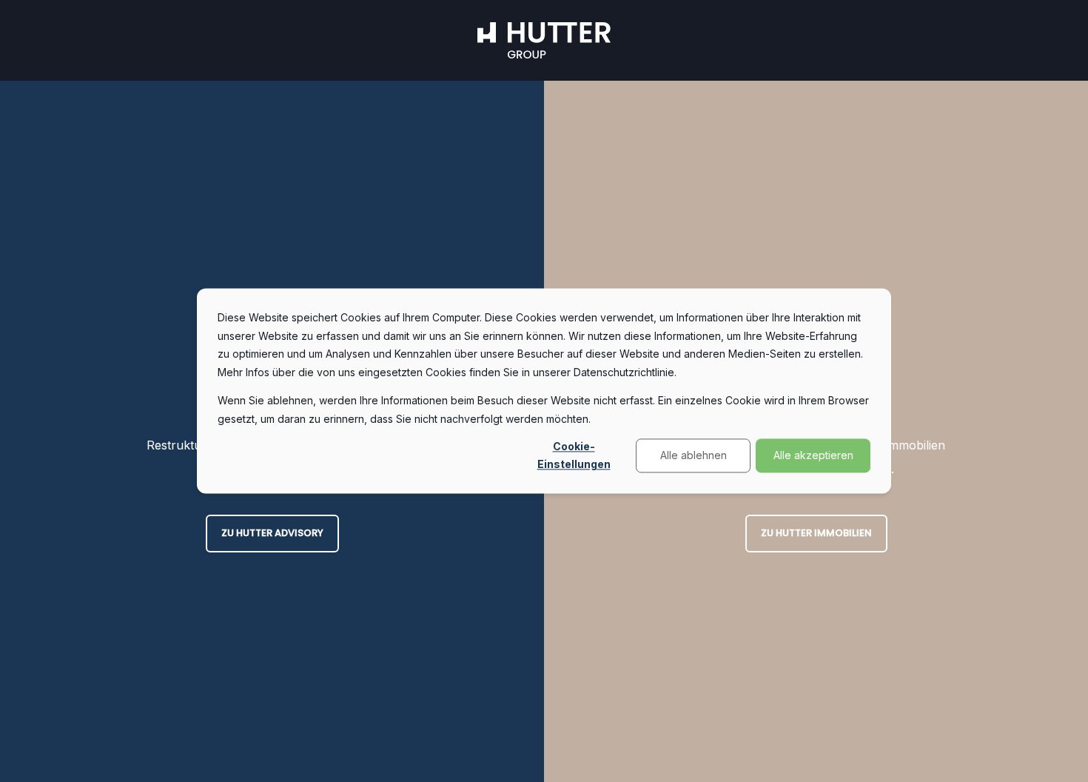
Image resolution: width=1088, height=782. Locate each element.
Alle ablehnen (693, 455)
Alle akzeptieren (813, 455)
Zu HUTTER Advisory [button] (272, 533)
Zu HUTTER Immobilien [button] (816, 533)
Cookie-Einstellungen (574, 455)
